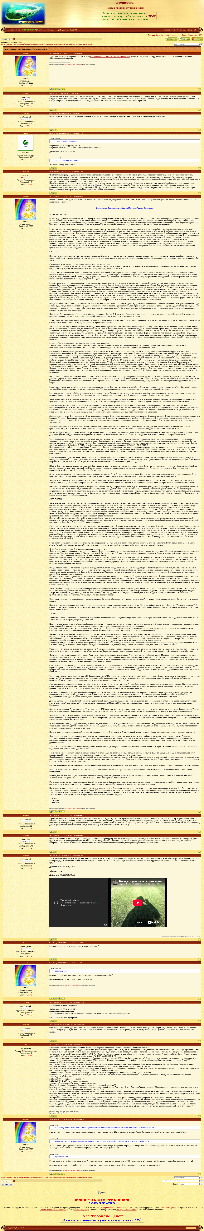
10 (82, 943)
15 (83, 1119)
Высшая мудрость (168, 1207)
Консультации (49, 30)
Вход (190, 30)
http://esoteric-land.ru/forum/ (73, 64)
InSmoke (26, 93)
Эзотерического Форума (126, 1210)
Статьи (18, 30)
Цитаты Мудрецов (81, 1210)
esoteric (26, 53)
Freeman (26, 943)
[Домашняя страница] (61, 89)
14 (83, 1044)
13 (86, 1024)
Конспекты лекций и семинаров (53, 1210)
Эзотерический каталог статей (113, 1207)
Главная (11, 30)
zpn (26, 1044)
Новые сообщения (172, 35)
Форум (39, 30)
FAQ (57, 30)
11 (82, 963)
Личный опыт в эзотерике (53, 44)
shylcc (20, 42)
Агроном (26, 113)
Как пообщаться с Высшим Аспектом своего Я (78, 44)
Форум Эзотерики (6, 44)
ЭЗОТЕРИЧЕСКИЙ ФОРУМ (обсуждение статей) (28, 44)
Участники (192, 35)
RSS (194, 30)
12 (83, 1002)
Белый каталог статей (87, 1228)
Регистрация (182, 30)
